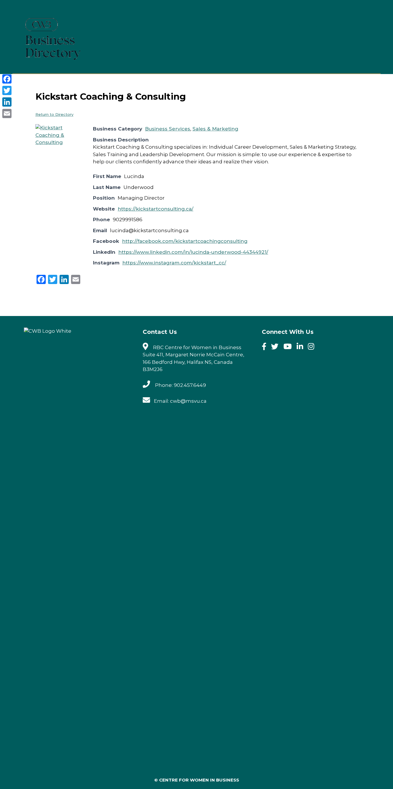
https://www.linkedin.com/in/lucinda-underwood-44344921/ (193, 252)
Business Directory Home (284, 25)
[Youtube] (289, 347)
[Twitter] (276, 347)
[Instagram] (313, 347)
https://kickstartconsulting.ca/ (155, 209)
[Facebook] (266, 347)
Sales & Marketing (215, 129)
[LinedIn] (302, 347)
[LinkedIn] (7, 102)
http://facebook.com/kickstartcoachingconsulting (184, 241)
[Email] (7, 113)
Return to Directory (54, 114)
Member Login (346, 25)
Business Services (167, 129)
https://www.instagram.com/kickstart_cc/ (174, 263)
